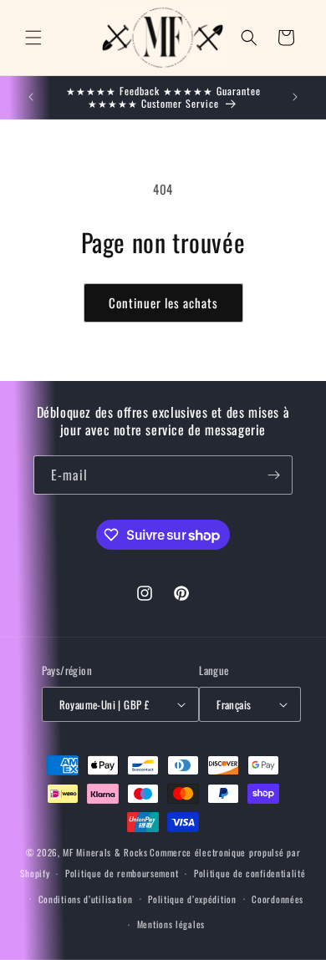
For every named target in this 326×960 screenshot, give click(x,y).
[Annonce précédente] (31, 97)
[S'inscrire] (273, 475)
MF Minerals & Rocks (105, 852)
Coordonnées (277, 899)
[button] (33, 37)
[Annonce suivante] (295, 97)
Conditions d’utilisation (85, 899)
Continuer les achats (163, 302)
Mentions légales (171, 924)
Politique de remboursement (121, 873)
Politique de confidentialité (250, 873)
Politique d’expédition (192, 899)
